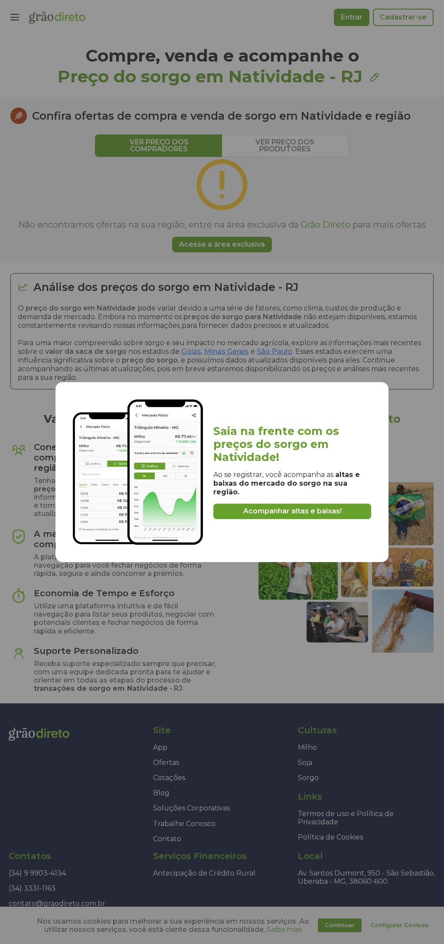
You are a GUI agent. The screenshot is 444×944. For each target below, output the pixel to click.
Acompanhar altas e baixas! (292, 511)
